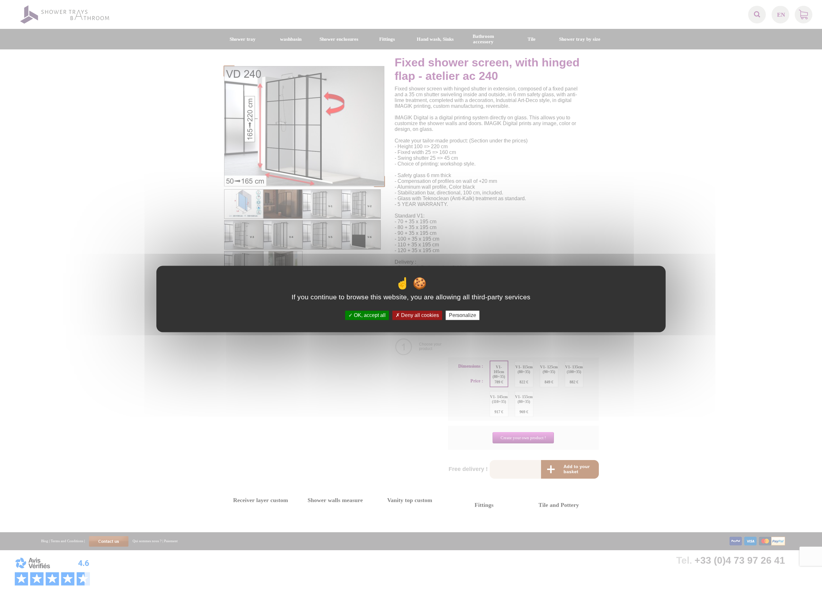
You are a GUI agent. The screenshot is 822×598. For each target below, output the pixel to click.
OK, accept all (369, 315)
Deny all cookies (419, 315)
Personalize (462, 315)
